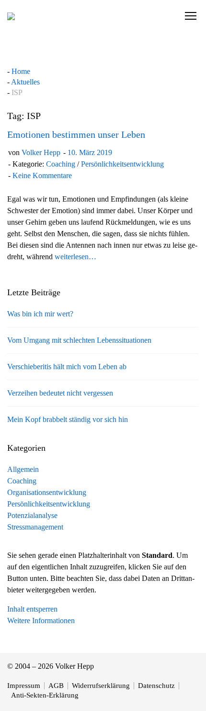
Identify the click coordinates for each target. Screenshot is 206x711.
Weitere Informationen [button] (41, 620)
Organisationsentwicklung (46, 492)
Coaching (60, 164)
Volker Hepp (41, 152)
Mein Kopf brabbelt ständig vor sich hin (67, 419)
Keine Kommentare (42, 175)
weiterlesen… (75, 257)
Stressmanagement (35, 527)
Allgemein (23, 469)
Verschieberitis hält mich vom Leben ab (66, 366)
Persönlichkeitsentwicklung (122, 164)
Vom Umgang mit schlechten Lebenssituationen (79, 340)
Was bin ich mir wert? (40, 314)
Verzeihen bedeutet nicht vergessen (60, 393)
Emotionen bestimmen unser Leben (76, 134)
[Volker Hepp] (11, 16)
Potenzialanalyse (32, 515)
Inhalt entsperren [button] (32, 609)
